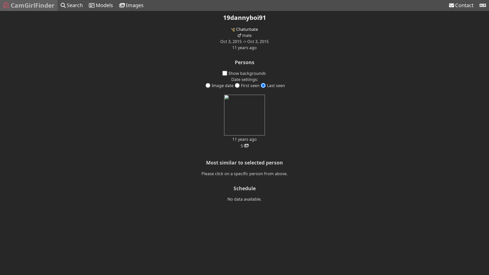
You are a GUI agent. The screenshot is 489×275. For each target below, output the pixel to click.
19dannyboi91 (244, 17)
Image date (223, 85)
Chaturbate (246, 29)
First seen (250, 85)
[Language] (483, 5)
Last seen (276, 85)
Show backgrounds (247, 73)
